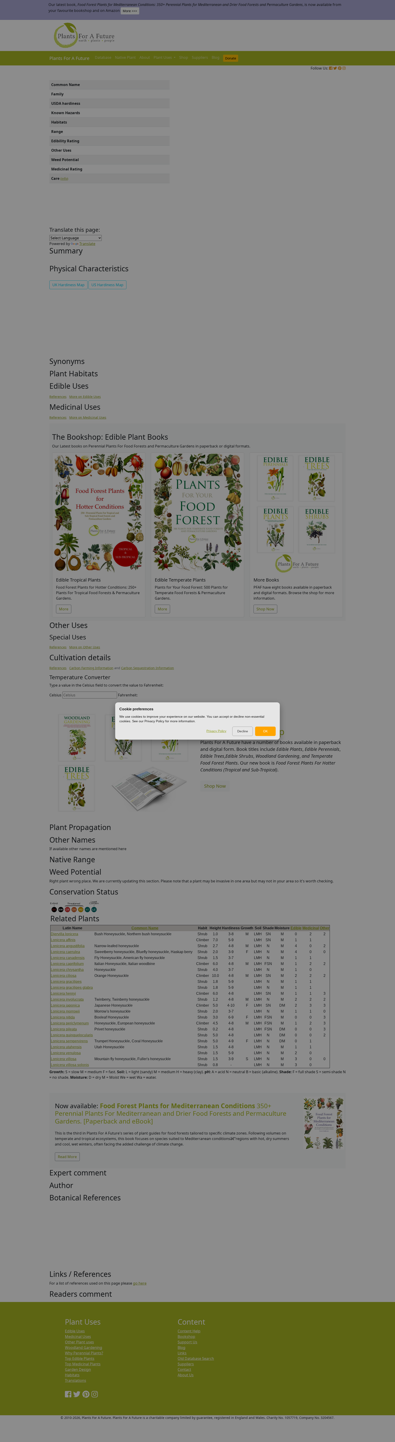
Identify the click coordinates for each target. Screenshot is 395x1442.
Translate (87, 243)
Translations (75, 1380)
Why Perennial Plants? (84, 1353)
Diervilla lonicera (64, 934)
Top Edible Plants (79, 1358)
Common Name (144, 928)
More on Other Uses (84, 647)
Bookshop (186, 1336)
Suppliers (200, 57)
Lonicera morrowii (65, 1011)
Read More (67, 1156)
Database (103, 57)
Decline (242, 731)
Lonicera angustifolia (68, 946)
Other (324, 928)
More (63, 609)
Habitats (72, 1374)
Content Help (189, 1331)
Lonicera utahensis (66, 1047)
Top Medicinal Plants (83, 1364)
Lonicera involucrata (67, 999)
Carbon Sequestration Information (147, 668)
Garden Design (78, 1369)
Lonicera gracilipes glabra (72, 987)
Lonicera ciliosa (63, 976)
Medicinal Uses (78, 1336)
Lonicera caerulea (65, 952)
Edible (296, 928)
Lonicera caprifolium (67, 964)
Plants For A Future (69, 58)
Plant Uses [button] (163, 57)
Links (182, 1353)
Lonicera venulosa (66, 1053)
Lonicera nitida (63, 1017)
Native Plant (125, 57)
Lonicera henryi (63, 993)
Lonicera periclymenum (70, 1023)
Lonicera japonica (65, 1005)
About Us (186, 1374)
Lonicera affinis (63, 940)
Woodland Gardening (83, 1347)
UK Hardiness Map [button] (68, 284)
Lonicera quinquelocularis (72, 1035)
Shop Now (265, 609)
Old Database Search (196, 1358)
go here (140, 1283)
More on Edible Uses (85, 396)
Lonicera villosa (63, 1059)
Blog (215, 57)
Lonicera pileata (64, 1029)
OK (265, 731)
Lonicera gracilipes (66, 982)
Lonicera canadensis (68, 958)
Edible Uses (75, 1331)
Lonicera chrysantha (67, 970)
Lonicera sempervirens (69, 1041)
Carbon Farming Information (91, 668)
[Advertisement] (323, 157)
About (144, 57)
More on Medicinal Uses (87, 417)
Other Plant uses (79, 1342)
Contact (184, 1369)
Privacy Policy (216, 731)
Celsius (55, 695)
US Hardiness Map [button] (107, 284)
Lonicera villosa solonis (70, 1065)
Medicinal (310, 928)
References (58, 396)
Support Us (187, 1342)
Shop (183, 57)
